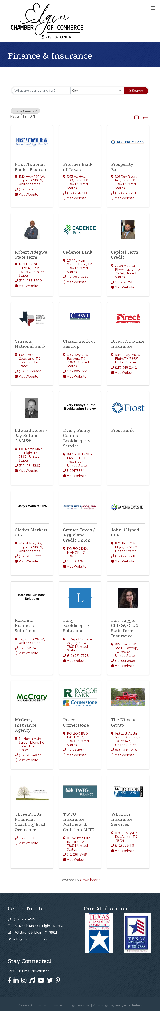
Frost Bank (122, 430)
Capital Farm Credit (124, 254)
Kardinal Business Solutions (25, 625)
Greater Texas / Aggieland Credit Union (79, 535)
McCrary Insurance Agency (25, 725)
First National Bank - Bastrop (30, 167)
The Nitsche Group (124, 722)
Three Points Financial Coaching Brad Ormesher (30, 822)
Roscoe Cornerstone (76, 722)
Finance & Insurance (24, 110)
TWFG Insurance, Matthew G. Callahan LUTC (78, 822)
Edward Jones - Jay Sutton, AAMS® (31, 435)
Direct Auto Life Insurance (127, 344)
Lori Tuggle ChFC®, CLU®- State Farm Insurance (125, 628)
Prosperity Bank (122, 167)
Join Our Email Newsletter (28, 971)
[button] (136, 117)
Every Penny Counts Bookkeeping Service (77, 438)
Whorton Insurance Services (121, 819)
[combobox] (97, 90)
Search (137, 90)
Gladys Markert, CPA (31, 532)
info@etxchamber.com (31, 939)
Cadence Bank (77, 252)
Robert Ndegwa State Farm (31, 254)
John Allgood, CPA (125, 532)
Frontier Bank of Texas (77, 167)
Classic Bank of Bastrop (79, 344)
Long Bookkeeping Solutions (77, 625)
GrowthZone (90, 880)
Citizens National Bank (30, 344)
